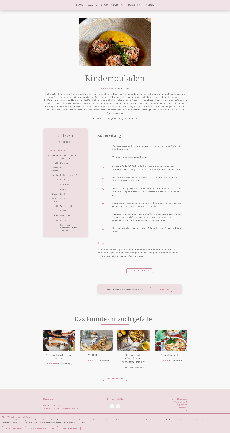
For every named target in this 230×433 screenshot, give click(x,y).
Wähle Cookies (70, 429)
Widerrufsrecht (180, 402)
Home (79, 4)
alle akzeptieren (14, 429)
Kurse (150, 4)
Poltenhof (135, 4)
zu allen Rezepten (115, 378)
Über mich (118, 4)
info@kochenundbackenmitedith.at (64, 408)
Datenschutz (181, 407)
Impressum (182, 404)
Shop (104, 4)
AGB (185, 410)
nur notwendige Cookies (42, 429)
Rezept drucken (141, 271)
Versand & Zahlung (179, 399)
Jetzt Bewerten (161, 289)
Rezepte (92, 4)
